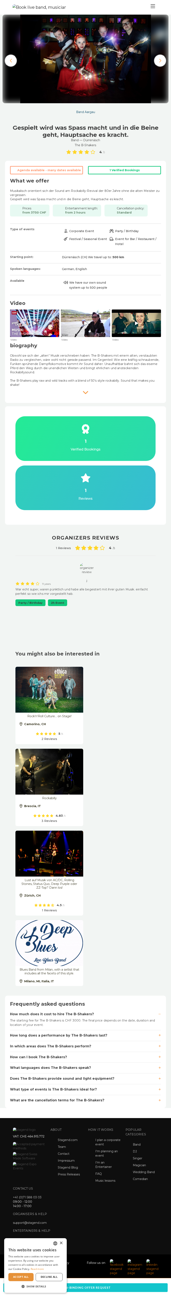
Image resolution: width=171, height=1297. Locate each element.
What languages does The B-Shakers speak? (50, 1068)
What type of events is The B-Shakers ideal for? (53, 1089)
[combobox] (55, 1243)
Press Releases (69, 1174)
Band (137, 1144)
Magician (139, 1165)
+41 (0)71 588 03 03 (27, 1197)
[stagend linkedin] (152, 1267)
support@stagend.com (30, 1223)
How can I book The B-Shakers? (38, 1057)
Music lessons (105, 1181)
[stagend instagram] (135, 1267)
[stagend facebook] (116, 1267)
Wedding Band (144, 1172)
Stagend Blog (68, 1167)
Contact (63, 1154)
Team (62, 1147)
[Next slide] (160, 60)
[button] (35, 1286)
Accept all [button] (21, 1277)
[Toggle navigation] (152, 7)
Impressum (66, 1160)
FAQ (98, 1174)
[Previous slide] (11, 60)
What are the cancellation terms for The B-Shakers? (57, 1100)
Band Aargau (85, 112)
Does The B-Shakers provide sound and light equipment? (62, 1079)
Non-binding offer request (85, 1287)
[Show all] (85, 392)
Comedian (140, 1179)
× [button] (61, 1243)
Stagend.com (68, 1140)
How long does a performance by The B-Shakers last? (58, 1035)
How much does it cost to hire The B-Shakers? (52, 1014)
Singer (137, 1158)
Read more (37, 1269)
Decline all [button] (49, 1277)
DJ (135, 1151)
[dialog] (35, 1265)
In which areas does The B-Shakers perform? (50, 1046)
